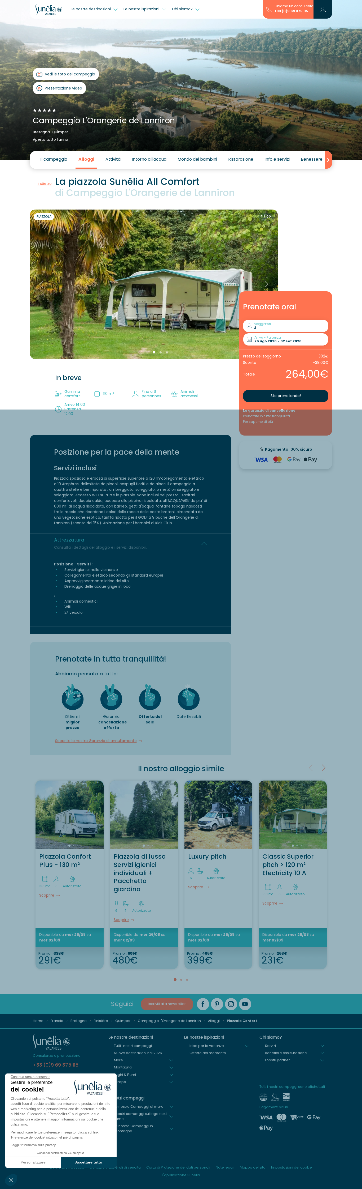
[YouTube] (245, 1004)
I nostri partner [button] (277, 1060)
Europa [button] (120, 1082)
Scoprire (46, 895)
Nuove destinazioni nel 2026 (138, 1053)
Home (38, 1020)
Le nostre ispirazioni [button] (141, 9)
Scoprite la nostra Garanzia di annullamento (96, 740)
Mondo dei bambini (197, 159)
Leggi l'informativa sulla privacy (33, 1145)
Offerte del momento (207, 1053)
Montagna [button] (123, 1067)
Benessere (312, 159)
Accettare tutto (88, 1162)
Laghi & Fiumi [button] (125, 1074)
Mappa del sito (253, 1167)
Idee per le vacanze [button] (206, 1045)
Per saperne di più (258, 421)
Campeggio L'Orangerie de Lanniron (169, 1020)
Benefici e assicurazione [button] (286, 1053)
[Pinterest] (217, 1004)
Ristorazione (240, 159)
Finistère (101, 1020)
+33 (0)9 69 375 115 (291, 11)
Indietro (45, 183)
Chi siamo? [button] (183, 9)
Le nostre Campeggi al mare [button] (139, 1106)
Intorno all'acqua (149, 159)
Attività (113, 159)
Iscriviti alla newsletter (167, 1004)
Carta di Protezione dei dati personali (178, 1167)
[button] (11, 1180)
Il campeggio (53, 159)
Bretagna (78, 1020)
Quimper (123, 1020)
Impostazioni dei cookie (291, 1167)
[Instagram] (231, 1004)
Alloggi (86, 159)
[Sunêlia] (49, 9)
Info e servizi (277, 159)
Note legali (225, 1167)
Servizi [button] (270, 1045)
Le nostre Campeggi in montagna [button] (133, 1128)
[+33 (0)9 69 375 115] (269, 9)
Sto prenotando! (286, 395)
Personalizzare (33, 1162)
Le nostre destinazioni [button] (91, 9)
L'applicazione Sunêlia (181, 1175)
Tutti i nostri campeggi (133, 1045)
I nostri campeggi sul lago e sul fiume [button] (140, 1116)
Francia (57, 1020)
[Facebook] (203, 1004)
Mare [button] (118, 1060)
